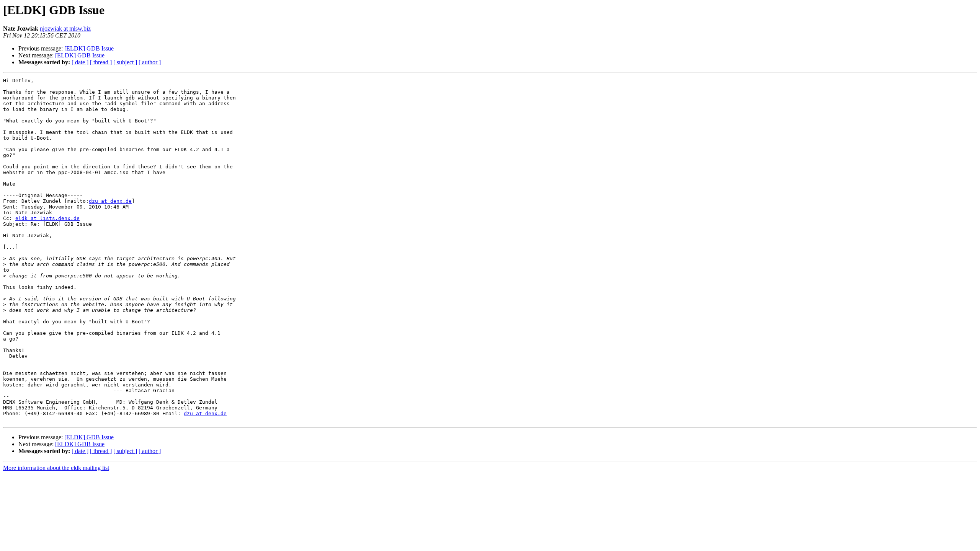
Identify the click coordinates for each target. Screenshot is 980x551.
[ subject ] (125, 62)
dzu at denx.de (110, 201)
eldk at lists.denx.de (47, 218)
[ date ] (80, 62)
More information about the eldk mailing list (56, 468)
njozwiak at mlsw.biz (65, 28)
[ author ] (150, 62)
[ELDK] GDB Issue (89, 48)
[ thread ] (101, 62)
